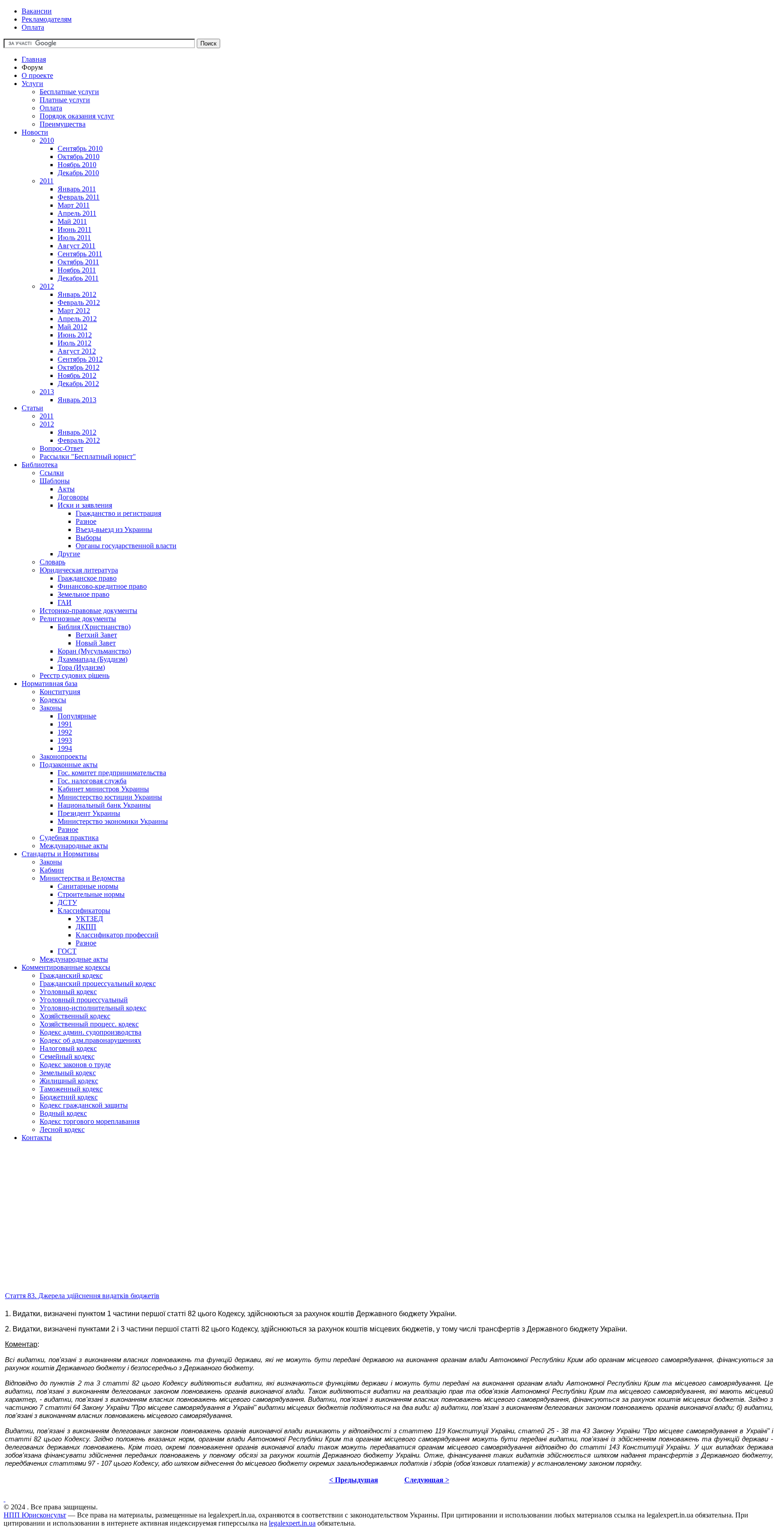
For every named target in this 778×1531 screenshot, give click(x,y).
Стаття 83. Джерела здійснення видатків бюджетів (82, 1295)
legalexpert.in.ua (292, 1523)
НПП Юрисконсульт (35, 1515)
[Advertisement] (274, 1227)
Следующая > (426, 1480)
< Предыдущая (353, 1480)
